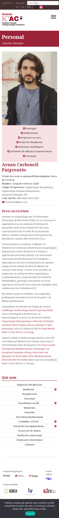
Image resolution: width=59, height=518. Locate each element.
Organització (29, 393)
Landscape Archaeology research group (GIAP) (27, 310)
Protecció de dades (29, 430)
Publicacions (30, 132)
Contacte (30, 444)
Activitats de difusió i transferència (30, 151)
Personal (17, 43)
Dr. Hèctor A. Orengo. (23, 332)
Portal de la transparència (28, 426)
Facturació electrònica (29, 439)
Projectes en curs (30, 137)
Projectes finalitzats (30, 142)
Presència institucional (29, 416)
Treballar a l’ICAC (28, 421)
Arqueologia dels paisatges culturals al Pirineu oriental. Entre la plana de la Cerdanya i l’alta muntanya (28, 325)
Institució (28, 389)
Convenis (29, 412)
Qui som (7, 43)
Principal (30, 128)
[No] (55, 508)
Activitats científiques (30, 146)
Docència (30, 155)
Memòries (29, 407)
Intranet (21, 3)
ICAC (24, 20)
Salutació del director (29, 384)
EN (22, 7)
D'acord (30, 513)
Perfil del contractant (29, 435)
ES (17, 7)
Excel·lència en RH (28, 403)
